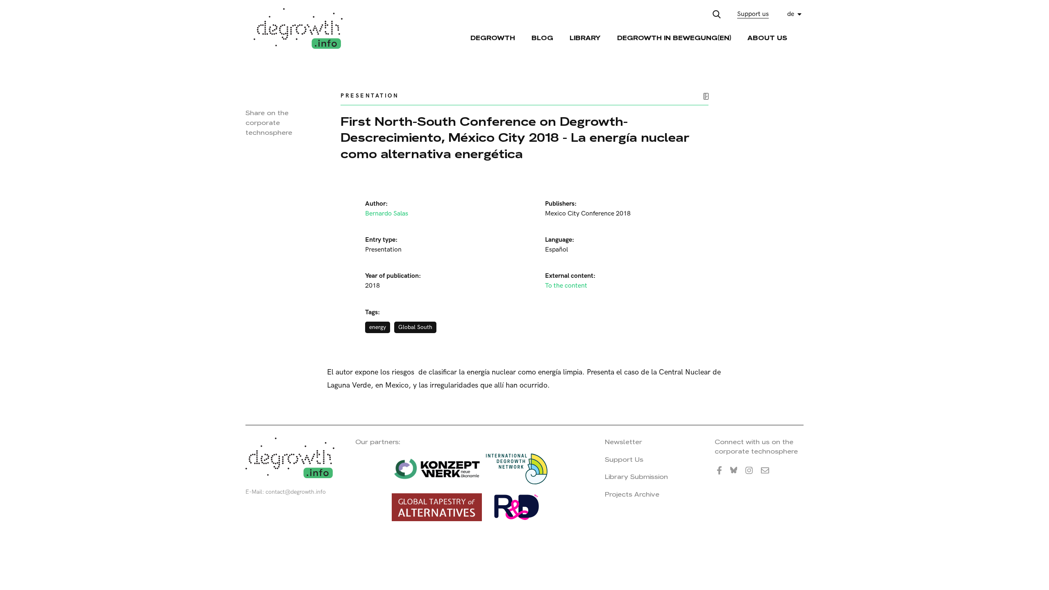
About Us (767, 38)
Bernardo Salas (386, 214)
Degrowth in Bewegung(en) (674, 38)
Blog (542, 38)
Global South (415, 327)
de (790, 14)
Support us (753, 14)
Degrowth (492, 38)
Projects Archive (632, 494)
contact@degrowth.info (296, 491)
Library (585, 38)
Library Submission (636, 476)
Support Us (624, 459)
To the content (566, 286)
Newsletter (623, 442)
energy (377, 327)
